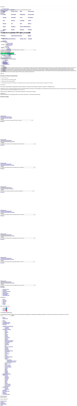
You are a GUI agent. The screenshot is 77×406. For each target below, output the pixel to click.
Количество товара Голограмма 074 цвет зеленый (11, 120)
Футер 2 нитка (8, 364)
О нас (4, 299)
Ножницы (7, 389)
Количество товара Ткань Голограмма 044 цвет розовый (12, 143)
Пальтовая (7, 349)
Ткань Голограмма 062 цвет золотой (7, 282)
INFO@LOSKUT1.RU (7, 312)
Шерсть (6, 370)
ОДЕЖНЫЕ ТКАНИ (8, 9)
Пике (8, 47)
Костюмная (7, 342)
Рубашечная (7, 351)
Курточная (7, 344)
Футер (6, 42)
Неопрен (6, 348)
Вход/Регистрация (6, 394)
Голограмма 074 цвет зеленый (6, 117)
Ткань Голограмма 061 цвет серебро (7, 165)
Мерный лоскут (6, 293)
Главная (2, 9)
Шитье (6, 369)
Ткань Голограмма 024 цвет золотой (7, 235)
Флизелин (7, 328)
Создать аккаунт (3, 400)
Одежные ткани (6, 289)
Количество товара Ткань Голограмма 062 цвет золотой (12, 285)
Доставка (4, 300)
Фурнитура (5, 292)
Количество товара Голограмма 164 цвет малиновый (12, 190)
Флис (21, 35)
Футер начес (9, 45)
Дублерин (30, 38)
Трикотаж (7, 46)
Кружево (6, 343)
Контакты (4, 301)
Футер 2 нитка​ (10, 43)
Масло (8, 52)
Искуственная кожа (7, 38)
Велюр (6, 335)
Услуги (4, 302)
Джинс (4, 35)
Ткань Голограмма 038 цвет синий (7, 259)
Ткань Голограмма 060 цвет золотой (7, 212)
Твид (6, 354)
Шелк (6, 368)
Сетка (6, 352)
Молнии (6, 60)
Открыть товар (3, 115)
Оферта (4, 303)
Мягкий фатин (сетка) (11, 361)
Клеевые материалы (6, 291)
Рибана (8, 48)
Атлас (6, 330)
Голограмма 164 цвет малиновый (6, 188)
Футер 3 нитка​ (10, 44)
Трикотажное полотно (11, 54)
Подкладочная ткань (15, 35)
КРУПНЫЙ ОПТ (6, 295)
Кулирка (6, 379)
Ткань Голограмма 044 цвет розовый (7, 141)
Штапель (6, 372)
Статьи (4, 304)
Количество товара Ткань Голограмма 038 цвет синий (12, 261)
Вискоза (6, 336)
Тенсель (6, 355)
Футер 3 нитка (8, 365)
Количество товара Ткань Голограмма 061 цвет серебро (12, 167)
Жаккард (6, 339)
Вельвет (6, 334)
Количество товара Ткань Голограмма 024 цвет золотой (12, 238)
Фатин (6, 358)
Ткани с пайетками (8, 356)
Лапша (8, 53)
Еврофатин (9, 359)
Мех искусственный (9, 346)
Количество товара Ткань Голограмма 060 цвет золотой (12, 214)
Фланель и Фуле (8, 362)
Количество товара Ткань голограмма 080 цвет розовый (12, 49)
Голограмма (14, 9)
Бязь (6, 333)
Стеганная (7, 353)
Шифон (29, 35)
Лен (5, 345)
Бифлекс (6, 332)
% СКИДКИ (5, 294)
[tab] (40, 60)
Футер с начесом (8, 366)
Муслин (6, 347)
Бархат (6, 331)
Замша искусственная (9, 340)
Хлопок (6, 367)
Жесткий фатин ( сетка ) (11, 360)
